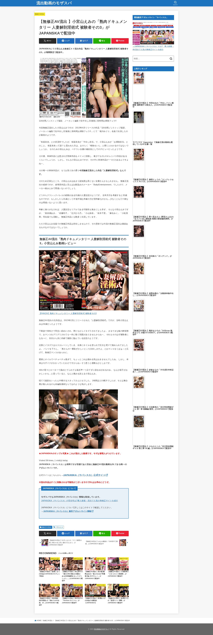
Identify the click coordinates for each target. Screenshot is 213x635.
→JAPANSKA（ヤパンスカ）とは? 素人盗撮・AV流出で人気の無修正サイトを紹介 (153, 47)
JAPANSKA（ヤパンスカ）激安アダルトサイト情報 (67, 511)
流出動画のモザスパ (54, 3)
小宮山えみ (59, 527)
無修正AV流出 (39, 14)
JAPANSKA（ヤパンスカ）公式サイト (84, 475)
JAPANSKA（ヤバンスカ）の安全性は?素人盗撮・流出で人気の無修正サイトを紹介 (79, 500)
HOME (39, 620)
